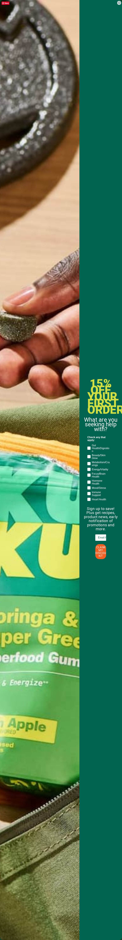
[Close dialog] (119, 2)
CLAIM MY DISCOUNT (100, 552)
